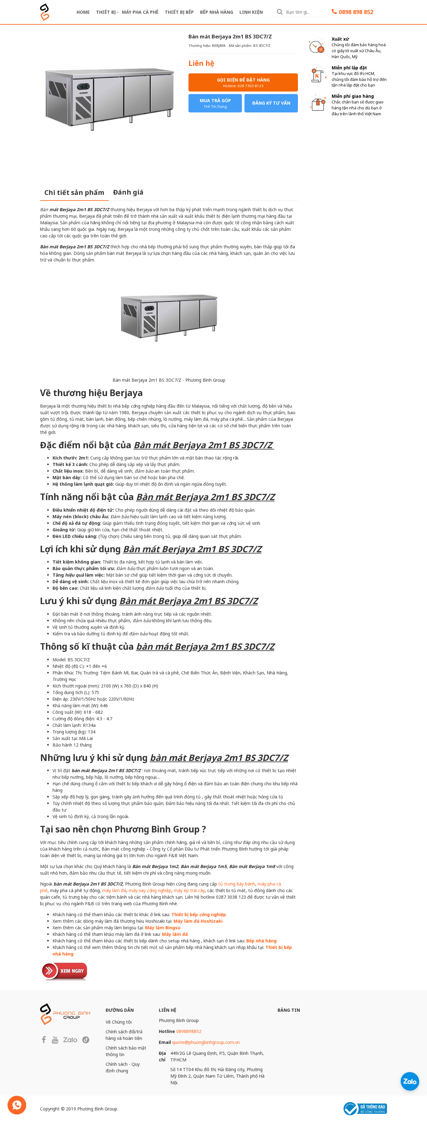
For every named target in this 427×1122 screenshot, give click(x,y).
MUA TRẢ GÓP (215, 103)
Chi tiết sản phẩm (74, 192)
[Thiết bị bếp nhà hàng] (65, 970)
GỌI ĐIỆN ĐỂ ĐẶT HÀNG (243, 82)
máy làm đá (114, 890)
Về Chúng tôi (119, 1022)
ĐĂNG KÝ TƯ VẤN (271, 103)
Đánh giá (128, 192)
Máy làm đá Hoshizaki (198, 921)
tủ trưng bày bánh (236, 884)
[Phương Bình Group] (44, 11)
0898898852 (188, 1031)
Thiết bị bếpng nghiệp (198, 914)
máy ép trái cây (189, 890)
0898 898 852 (356, 12)
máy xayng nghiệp (150, 890)
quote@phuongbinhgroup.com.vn (206, 1042)
